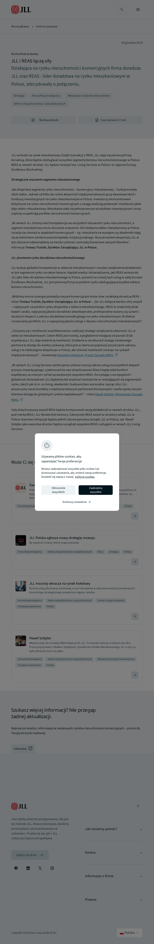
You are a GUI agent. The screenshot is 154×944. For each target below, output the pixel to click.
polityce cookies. (85, 477)
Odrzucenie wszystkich (58, 490)
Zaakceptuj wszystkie (95, 490)
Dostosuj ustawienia (77, 502)
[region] (77, 472)
